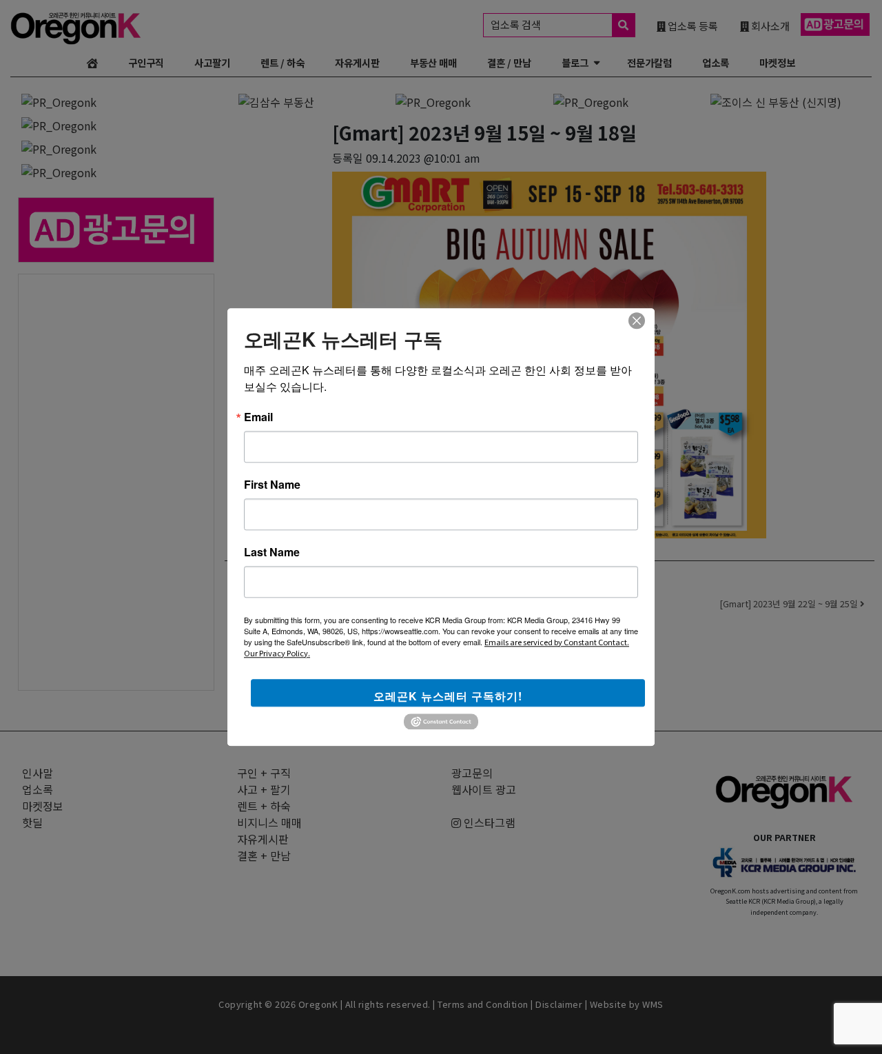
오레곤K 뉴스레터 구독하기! (447, 696)
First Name (272, 484)
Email (258, 417)
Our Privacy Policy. (277, 652)
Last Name (272, 552)
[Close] (636, 320)
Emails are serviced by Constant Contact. (556, 641)
